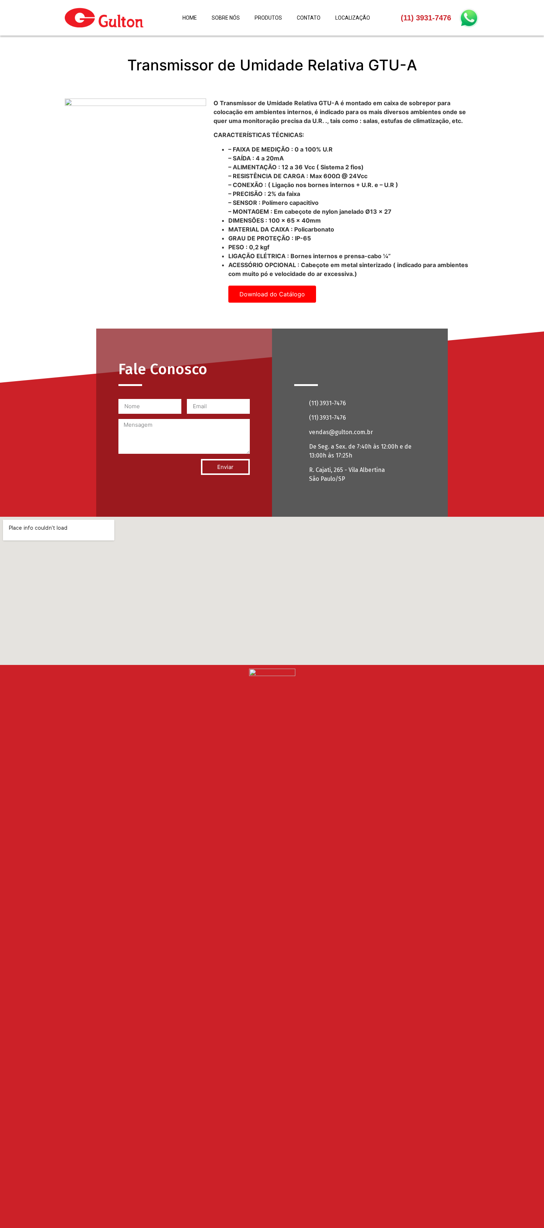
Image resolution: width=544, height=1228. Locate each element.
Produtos (268, 18)
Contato (308, 18)
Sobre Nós (226, 18)
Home (189, 18)
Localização (352, 18)
